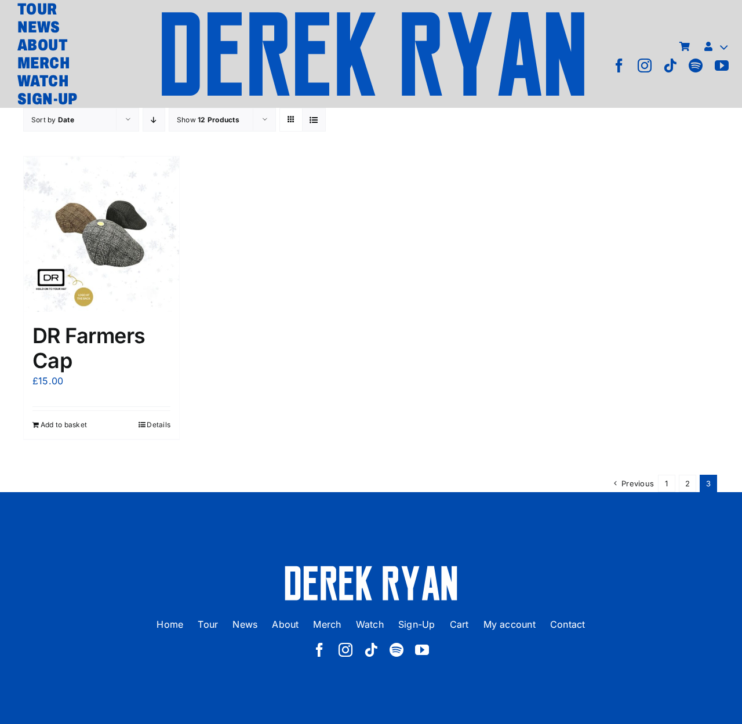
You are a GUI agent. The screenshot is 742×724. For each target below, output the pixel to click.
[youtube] (722, 65)
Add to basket (64, 424)
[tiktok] (670, 65)
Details (158, 424)
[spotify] (696, 65)
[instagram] (645, 65)
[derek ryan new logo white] (371, 570)
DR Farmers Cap (89, 348)
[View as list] (314, 119)
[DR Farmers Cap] (101, 234)
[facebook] (619, 65)
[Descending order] (154, 120)
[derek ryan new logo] (373, 14)
